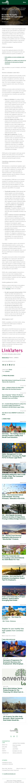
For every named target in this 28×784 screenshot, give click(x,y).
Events (4, 750)
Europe (18, 8)
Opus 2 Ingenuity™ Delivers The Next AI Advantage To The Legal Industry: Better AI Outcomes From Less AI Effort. (13, 396)
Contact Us (5, 752)
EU (14, 8)
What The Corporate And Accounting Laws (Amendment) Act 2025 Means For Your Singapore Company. (13, 558)
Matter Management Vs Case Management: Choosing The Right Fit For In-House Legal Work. (14, 456)
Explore (4, 746)
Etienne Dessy (5, 357)
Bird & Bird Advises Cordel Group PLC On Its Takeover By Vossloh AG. (13, 381)
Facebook (17, 736)
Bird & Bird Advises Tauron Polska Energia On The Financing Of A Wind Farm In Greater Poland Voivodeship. (13, 691)
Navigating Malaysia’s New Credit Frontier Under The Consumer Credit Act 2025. (13, 476)
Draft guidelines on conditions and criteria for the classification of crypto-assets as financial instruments (15, 62)
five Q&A (8, 288)
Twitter (14, 736)
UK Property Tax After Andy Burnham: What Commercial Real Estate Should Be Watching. (13, 719)
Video (3, 748)
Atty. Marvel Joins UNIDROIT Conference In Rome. (13, 413)
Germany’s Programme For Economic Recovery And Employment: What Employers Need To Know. (14, 662)
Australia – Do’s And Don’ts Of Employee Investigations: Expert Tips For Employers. (13, 578)
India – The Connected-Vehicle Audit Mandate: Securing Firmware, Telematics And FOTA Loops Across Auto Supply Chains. (13, 498)
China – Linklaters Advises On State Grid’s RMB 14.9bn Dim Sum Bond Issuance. (13, 388)
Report (10, 369)
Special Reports (17, 753)
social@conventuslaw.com (10, 773)
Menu (24, 2)
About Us (4, 744)
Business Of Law (17, 751)
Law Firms (15, 749)
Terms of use (9, 780)
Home (3, 8)
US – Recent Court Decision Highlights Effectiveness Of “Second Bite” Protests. (12, 537)
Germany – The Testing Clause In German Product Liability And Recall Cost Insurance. (13, 435)
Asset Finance (9, 8)
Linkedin (11, 736)
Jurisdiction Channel (19, 743)
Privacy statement (17, 780)
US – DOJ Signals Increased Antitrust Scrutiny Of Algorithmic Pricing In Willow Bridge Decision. (14, 517)
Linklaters (7, 371)
